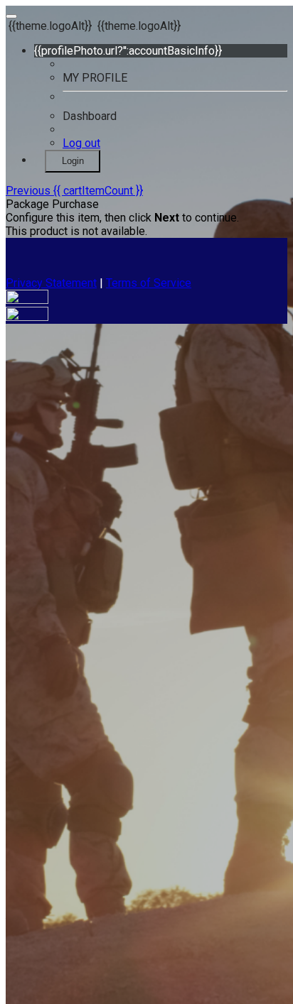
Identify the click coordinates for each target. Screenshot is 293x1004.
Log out (81, 143)
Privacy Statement (51, 283)
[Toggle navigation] (11, 16)
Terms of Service (148, 283)
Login (73, 160)
